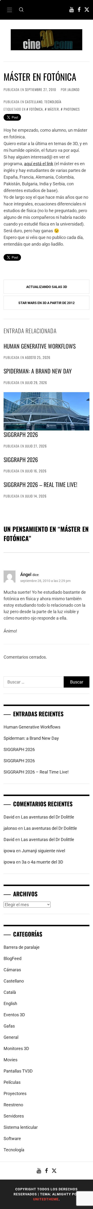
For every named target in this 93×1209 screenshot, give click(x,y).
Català (10, 992)
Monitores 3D (16, 1048)
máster (53, 109)
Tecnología (53, 101)
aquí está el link (38, 163)
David (9, 816)
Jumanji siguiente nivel (43, 850)
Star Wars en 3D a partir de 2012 (46, 303)
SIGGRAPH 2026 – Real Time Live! (40, 484)
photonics (72, 109)
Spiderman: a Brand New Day (38, 371)
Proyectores (15, 1093)
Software (12, 1138)
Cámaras (12, 969)
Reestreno (13, 1104)
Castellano (33, 101)
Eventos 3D (14, 1014)
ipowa (9, 850)
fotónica (36, 109)
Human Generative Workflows (40, 346)
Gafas (9, 1025)
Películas (12, 1082)
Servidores (14, 1116)
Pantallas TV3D (18, 1070)
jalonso (73, 89)
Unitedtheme (46, 1199)
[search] (21, 10)
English (10, 1003)
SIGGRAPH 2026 (21, 434)
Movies (10, 1059)
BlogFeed (12, 958)
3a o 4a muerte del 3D (42, 861)
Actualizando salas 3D (46, 287)
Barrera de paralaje (22, 947)
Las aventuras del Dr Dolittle (47, 816)
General (11, 1037)
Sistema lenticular (21, 1127)
